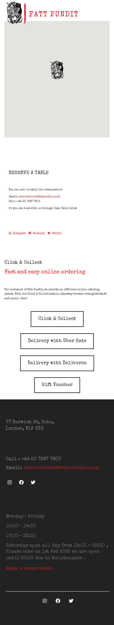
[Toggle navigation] (106, 13)
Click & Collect (57, 319)
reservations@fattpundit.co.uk (39, 197)
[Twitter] (33, 482)
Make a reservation (29, 568)
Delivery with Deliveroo (57, 363)
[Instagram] (9, 482)
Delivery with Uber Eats (57, 341)
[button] (57, 70)
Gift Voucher (57, 385)
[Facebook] (21, 482)
